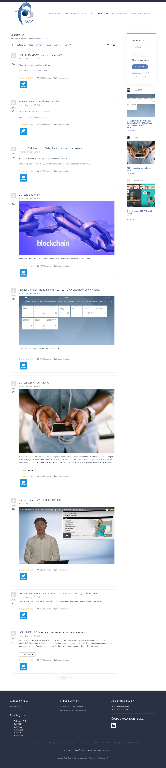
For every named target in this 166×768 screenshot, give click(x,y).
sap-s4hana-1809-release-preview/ (32, 117)
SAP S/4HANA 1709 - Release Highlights (40, 499)
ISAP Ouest (18, 730)
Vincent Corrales (25, 58)
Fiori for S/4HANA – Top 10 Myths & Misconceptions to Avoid (51, 148)
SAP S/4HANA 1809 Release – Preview (39, 101)
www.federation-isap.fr (83, 750)
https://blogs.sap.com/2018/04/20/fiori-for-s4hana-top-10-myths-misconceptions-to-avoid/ (54, 164)
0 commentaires (62, 78)
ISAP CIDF (18, 724)
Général (37, 59)
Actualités (103, 13)
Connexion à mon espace (71, 707)
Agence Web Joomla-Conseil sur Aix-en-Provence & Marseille (81, 758)
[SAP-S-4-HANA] (66, 535)
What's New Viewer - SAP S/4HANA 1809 (40, 54)
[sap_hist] (141, 195)
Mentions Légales (101, 743)
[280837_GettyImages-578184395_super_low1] (66, 421)
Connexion (139, 67)
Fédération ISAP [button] (54, 13)
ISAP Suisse (18, 736)
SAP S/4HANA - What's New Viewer (33, 70)
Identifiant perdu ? (139, 77)
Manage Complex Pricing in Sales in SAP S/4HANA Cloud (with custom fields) (59, 289)
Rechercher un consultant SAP (80, 13)
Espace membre (33, 743)
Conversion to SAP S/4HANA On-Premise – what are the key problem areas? (59, 593)
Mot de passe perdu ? (140, 73)
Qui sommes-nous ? (122, 707)
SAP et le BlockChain (29, 194)
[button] (67, 45)
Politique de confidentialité (126, 743)
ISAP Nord (18, 727)
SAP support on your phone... (34, 382)
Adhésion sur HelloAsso (142, 13)
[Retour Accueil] (24, 13)
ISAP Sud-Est (19, 733)
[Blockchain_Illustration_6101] (66, 228)
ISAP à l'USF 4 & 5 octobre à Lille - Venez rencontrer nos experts (52, 632)
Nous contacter (119, 13)
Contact (69, 743)
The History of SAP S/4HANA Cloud (139, 212)
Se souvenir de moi (141, 60)
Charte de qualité (121, 709)
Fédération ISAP (20, 721)
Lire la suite (27, 471)
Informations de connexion (73, 710)
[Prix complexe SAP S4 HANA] (66, 320)
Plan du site (83, 743)
